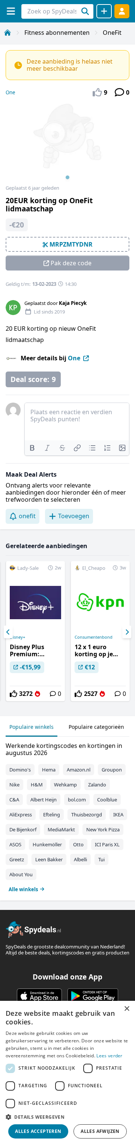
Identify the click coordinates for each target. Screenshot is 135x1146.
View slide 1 (67, 177)
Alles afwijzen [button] (100, 1131)
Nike (14, 784)
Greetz (16, 859)
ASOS (15, 844)
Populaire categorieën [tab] (96, 726)
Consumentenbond (93, 637)
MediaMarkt (61, 829)
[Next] (126, 632)
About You (21, 874)
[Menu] (11, 11)
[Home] (7, 32)
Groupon (112, 769)
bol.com (77, 799)
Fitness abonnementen (57, 32)
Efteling (51, 814)
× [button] (126, 1009)
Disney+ (17, 637)
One (10, 92)
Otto (78, 844)
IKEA (118, 814)
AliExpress (20, 814)
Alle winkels (23, 889)
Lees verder (109, 1055)
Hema (49, 769)
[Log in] (121, 11)
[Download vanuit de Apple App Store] (39, 995)
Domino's (20, 769)
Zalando (97, 784)
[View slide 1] (67, 144)
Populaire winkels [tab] (31, 726)
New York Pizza (103, 829)
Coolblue (107, 799)
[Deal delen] (104, 11)
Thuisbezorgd (86, 814)
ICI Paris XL (107, 844)
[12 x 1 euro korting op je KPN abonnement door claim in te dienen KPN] (100, 631)
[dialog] (67, 1073)
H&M (37, 784)
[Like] (13, 693)
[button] (67, 1116)
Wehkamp (65, 784)
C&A (14, 799)
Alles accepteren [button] (38, 1131)
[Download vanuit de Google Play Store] (93, 995)
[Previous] (8, 632)
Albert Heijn (43, 799)
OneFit (112, 32)
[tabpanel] (67, 816)
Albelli (80, 859)
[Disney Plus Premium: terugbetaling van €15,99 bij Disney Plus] (35, 631)
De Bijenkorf (22, 829)
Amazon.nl (78, 769)
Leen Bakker (49, 859)
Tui (101, 859)
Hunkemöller (47, 844)
